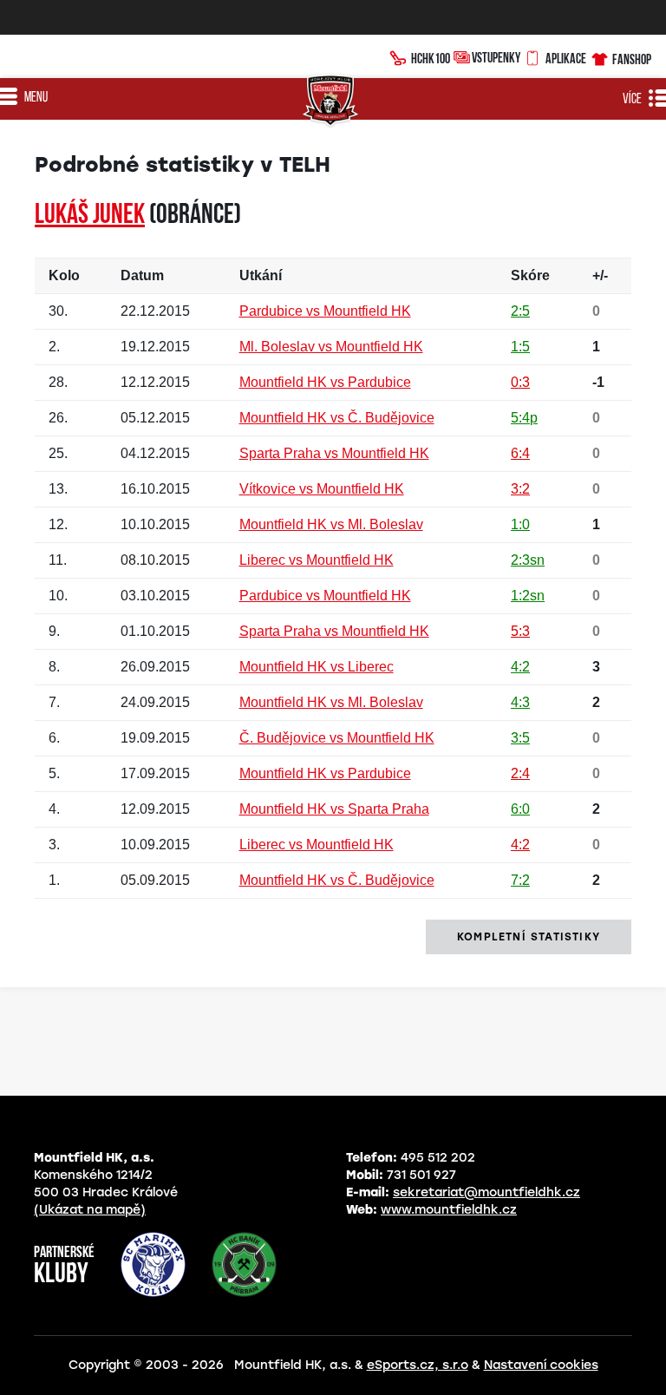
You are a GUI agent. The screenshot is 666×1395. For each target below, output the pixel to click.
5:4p (524, 417)
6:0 (520, 809)
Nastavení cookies (541, 1365)
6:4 (520, 453)
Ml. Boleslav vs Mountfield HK (331, 346)
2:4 (520, 773)
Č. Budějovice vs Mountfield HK (336, 737)
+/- (600, 275)
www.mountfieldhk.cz (449, 1209)
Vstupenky (496, 57)
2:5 (520, 311)
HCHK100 (430, 58)
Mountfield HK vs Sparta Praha (334, 809)
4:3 (520, 702)
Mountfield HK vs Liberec (316, 666)
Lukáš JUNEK (90, 216)
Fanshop (631, 59)
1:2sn (528, 595)
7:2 (520, 880)
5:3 (520, 631)
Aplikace (565, 58)
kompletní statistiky (528, 937)
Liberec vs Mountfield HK (316, 560)
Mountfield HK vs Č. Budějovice (336, 417)
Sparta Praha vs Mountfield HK (334, 453)
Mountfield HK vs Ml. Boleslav (331, 524)
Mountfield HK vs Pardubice (325, 382)
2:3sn (528, 560)
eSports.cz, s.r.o (417, 1365)
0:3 (520, 382)
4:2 (520, 666)
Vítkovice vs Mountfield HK (321, 488)
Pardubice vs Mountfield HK (325, 311)
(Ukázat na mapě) (90, 1209)
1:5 (520, 346)
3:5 (520, 737)
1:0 (520, 524)
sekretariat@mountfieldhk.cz (486, 1192)
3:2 (520, 488)
